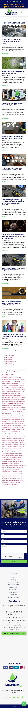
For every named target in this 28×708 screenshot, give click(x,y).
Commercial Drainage (11, 391)
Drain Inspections (6, 399)
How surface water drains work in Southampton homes (13, 72)
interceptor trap (11, 444)
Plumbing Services (7, 451)
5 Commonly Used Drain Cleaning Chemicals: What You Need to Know (14, 335)
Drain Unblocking (10, 361)
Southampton (7, 463)
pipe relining (10, 450)
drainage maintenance (11, 415)
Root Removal (9, 365)
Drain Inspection (6, 397)
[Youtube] (14, 1)
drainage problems (20, 415)
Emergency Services (13, 582)
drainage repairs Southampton (13, 419)
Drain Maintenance (15, 401)
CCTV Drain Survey (15, 381)
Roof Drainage (12, 457)
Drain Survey (14, 407)
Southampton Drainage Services (11, 469)
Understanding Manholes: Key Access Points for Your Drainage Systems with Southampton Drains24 (13, 202)
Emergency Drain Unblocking (9, 431)
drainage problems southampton (10, 417)
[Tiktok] (20, 1)
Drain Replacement (14, 405)
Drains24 (20, 423)
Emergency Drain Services (16, 429)
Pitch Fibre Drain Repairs (19, 450)
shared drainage (12, 459)
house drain (14, 440)
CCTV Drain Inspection (14, 379)
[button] (21, 12)
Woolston (16, 484)
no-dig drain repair (17, 446)
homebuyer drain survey (18, 438)
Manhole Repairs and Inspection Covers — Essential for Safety (12, 137)
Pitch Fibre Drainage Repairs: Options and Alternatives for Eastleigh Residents (12, 303)
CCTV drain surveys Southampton (15, 385)
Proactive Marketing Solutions (21, 706)
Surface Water (13, 476)
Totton (21, 480)
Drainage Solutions (13, 421)
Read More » (5, 53)
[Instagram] (10, 1)
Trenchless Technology (8, 484)
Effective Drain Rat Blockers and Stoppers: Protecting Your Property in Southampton (13, 236)
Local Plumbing (18, 444)
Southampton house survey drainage (14, 473)
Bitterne (17, 370)
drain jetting (14, 399)
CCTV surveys (12, 387)
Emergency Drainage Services (14, 433)
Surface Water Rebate (11, 478)
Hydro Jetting (14, 442)
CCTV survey (5, 387)
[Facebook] (17, 1)
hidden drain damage (10, 436)
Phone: (3, 539)
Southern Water (6, 476)
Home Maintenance (7, 438)
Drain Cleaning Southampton (15, 395)
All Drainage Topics (13, 597)
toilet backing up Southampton (12, 480)
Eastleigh (17, 425)
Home (13, 577)
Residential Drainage (11, 453)
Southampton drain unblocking (16, 467)
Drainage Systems (13, 423)
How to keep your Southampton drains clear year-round (12, 104)
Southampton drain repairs (13, 465)
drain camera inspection (10, 393)
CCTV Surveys (9, 355)
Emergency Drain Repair (12, 427)
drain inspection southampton (18, 397)
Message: (3, 544)
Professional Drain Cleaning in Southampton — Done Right (12, 169)
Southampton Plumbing (7, 475)
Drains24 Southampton (8, 425)
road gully (9, 455)
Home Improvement (20, 436)
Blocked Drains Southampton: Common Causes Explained (12, 40)
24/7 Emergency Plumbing (8, 370)
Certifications (9, 357)
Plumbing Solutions (16, 451)
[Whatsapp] (7, 1)
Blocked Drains (14, 372)
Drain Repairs (9, 359)
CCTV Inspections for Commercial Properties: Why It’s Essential (13, 269)
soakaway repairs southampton (15, 461)
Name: (2, 529)
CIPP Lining (5, 389)
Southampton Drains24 (10, 471)
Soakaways (8, 367)
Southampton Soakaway (19, 475)
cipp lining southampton (14, 389)
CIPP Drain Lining (20, 387)
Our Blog (13, 580)
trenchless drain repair (15, 482)
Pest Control (9, 363)
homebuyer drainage (7, 440)
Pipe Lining (15, 448)
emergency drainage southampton (10, 434)
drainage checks (15, 413)
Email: (2, 534)
